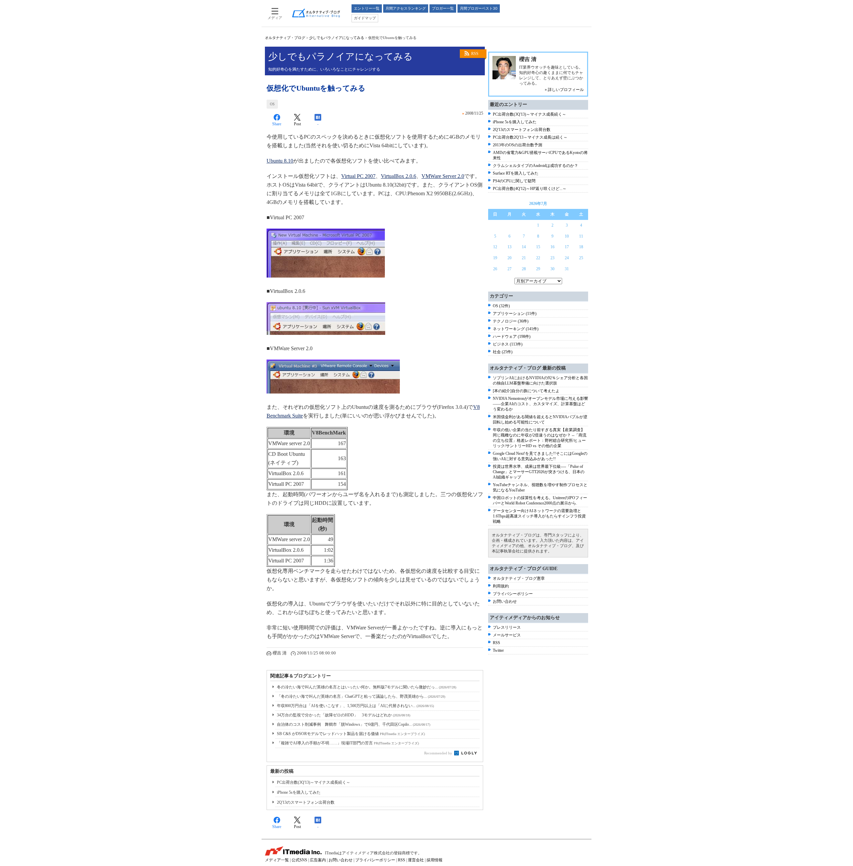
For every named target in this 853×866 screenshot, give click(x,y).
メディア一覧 (277, 860)
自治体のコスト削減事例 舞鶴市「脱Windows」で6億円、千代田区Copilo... (353, 724)
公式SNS (299, 860)
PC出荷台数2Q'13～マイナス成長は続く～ (530, 137)
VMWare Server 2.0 (443, 176)
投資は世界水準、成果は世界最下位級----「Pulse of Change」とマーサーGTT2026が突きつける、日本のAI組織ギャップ (538, 471)
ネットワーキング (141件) (515, 329)
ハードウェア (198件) (511, 336)
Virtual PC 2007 (358, 176)
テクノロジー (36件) (510, 321)
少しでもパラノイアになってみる (336, 38)
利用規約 (501, 586)
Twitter (498, 650)
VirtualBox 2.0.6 (398, 176)
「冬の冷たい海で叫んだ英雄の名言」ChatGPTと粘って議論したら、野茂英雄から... (361, 696)
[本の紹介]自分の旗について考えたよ (526, 391)
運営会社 (416, 860)
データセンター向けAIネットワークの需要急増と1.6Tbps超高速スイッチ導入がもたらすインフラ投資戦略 (539, 516)
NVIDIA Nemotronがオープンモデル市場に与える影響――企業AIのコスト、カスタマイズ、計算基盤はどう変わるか (540, 404)
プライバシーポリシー (513, 593)
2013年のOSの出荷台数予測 (517, 145)
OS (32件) (501, 306)
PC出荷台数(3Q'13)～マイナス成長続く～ (313, 782)
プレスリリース (507, 627)
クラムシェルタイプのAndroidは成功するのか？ (535, 165)
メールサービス (507, 635)
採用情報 (434, 860)
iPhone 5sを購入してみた (299, 792)
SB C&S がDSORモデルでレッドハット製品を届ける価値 (351, 733)
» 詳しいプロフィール (564, 89)
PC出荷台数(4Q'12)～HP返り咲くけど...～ (529, 188)
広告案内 (318, 860)
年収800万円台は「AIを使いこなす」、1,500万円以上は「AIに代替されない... (355, 705)
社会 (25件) (502, 352)
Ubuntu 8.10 (280, 161)
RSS (474, 53)
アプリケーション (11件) (514, 313)
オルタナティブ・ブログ (285, 38)
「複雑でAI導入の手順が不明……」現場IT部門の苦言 (348, 743)
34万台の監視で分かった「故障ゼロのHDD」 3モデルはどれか (343, 715)
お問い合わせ (505, 601)
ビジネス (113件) (507, 344)
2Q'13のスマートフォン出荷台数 (306, 802)
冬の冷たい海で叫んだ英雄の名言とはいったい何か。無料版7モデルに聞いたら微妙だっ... (366, 687)
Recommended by (438, 753)
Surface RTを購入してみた (515, 173)
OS (272, 104)
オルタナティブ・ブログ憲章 (519, 578)
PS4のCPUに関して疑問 (514, 181)
